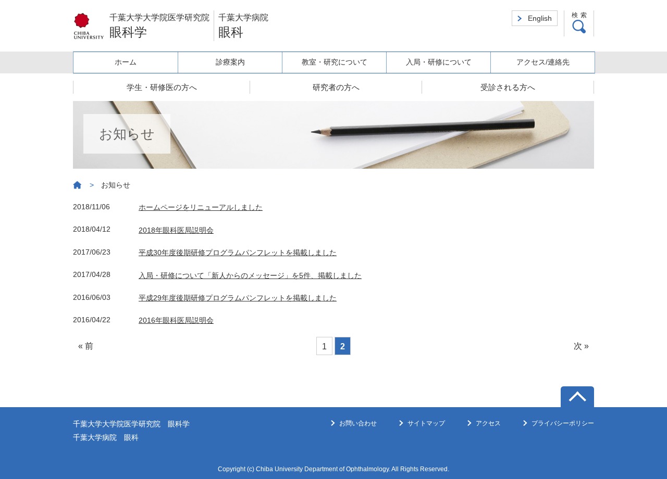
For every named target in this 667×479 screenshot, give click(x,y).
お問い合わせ (358, 423)
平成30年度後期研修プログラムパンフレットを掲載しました (238, 252)
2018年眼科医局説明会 (176, 230)
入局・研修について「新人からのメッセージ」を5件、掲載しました (250, 275)
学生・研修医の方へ (162, 87)
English (540, 18)
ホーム (126, 62)
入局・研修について (439, 62)
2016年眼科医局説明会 (176, 320)
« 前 (85, 346)
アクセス (488, 423)
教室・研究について (334, 62)
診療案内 (230, 62)
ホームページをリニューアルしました (201, 207)
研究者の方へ (336, 87)
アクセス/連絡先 (543, 62)
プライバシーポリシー (563, 423)
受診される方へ (507, 87)
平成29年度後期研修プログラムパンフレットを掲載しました (238, 298)
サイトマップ (426, 423)
